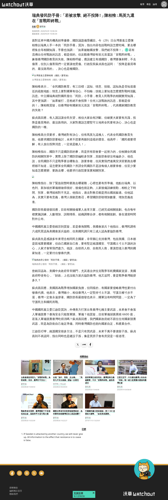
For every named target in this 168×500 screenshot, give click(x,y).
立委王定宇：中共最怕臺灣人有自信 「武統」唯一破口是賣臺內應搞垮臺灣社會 (131, 380)
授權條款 (13, 487)
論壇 (155, 4)
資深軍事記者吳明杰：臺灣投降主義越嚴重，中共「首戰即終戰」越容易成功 (99, 380)
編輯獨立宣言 (15, 490)
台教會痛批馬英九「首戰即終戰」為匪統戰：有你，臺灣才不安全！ (35, 378)
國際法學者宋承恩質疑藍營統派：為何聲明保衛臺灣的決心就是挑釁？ (67, 412)
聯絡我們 (13, 493)
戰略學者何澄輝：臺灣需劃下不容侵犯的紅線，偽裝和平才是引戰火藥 (35, 412)
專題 (148, 4)
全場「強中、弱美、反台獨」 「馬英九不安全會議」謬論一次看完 (67, 378)
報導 (142, 4)
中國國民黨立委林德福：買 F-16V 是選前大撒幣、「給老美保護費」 (100, 412)
